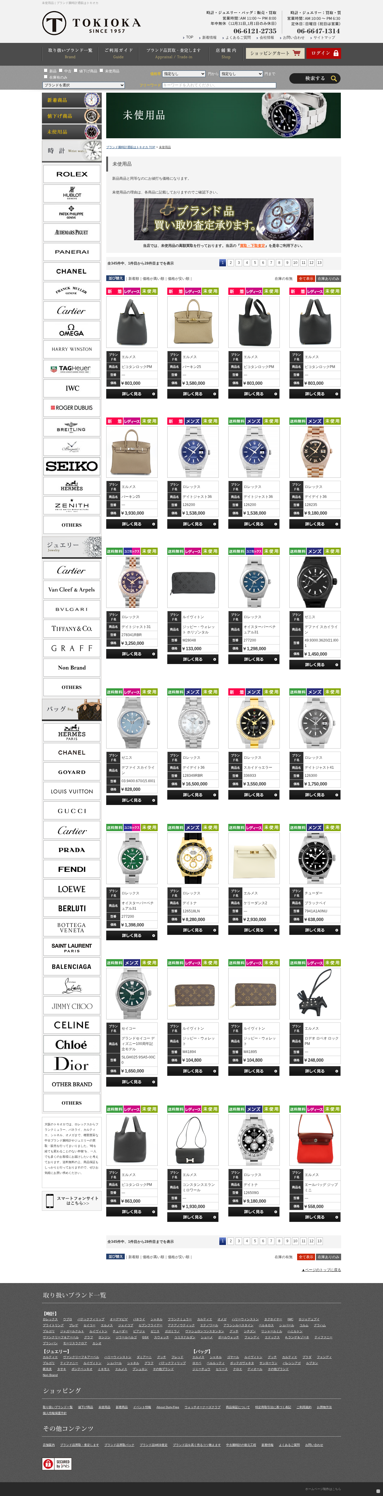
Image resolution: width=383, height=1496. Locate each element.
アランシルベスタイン (238, 1325)
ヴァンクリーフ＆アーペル (61, 1337)
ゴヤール (233, 1357)
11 (304, 263)
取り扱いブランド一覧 (58, 1407)
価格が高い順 (153, 279)
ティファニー (323, 1337)
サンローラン (268, 1363)
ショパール (286, 1325)
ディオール (254, 1369)
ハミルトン (295, 1331)
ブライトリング (53, 1325)
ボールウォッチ (228, 1337)
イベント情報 (142, 1407)
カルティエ (204, 1319)
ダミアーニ (144, 1357)
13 (319, 263)
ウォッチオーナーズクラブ (203, 1407)
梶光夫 (47, 1369)
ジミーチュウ (201, 1369)
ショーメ (207, 1337)
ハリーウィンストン (245, 1319)
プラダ (307, 1357)
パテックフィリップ (90, 1319)
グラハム (320, 1325)
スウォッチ (161, 1337)
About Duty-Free (167, 1407)
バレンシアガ (292, 1363)
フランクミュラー (180, 1319)
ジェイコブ (125, 1325)
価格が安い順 (178, 279)
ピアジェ (139, 1331)
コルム (304, 1325)
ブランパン (50, 1343)
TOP (189, 37)
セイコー (89, 1325)
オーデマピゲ (119, 1319)
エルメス (107, 1325)
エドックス (272, 1337)
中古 (68, 71)
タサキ (61, 1369)
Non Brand (50, 1375)
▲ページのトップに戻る (321, 1270)
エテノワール (209, 1325)
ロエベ (196, 1363)
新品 (53, 71)
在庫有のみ (58, 77)
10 (295, 263)
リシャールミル (271, 1331)
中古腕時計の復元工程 (241, 1445)
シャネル (156, 1319)
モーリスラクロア (75, 1343)
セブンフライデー (150, 1325)
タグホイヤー (273, 1319)
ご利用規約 (304, 1407)
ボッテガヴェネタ (242, 1363)
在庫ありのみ (328, 279)
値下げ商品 (88, 71)
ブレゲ (73, 1325)
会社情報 (267, 37)
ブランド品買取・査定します (79, 1445)
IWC (290, 1319)
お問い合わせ (294, 37)
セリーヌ (222, 1369)
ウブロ (67, 1319)
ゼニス (155, 1331)
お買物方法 (324, 1407)
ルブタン (312, 1363)
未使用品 (112, 71)
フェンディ (251, 1337)
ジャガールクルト (72, 1331)
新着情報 (209, 37)
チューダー (120, 1331)
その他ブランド (163, 1369)
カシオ (96, 1343)
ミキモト (104, 1369)
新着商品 (122, 1407)
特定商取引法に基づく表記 (273, 1407)
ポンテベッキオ (82, 1369)
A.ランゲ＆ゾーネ (297, 1337)
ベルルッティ (216, 1363)
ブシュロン (140, 1369)
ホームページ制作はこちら (323, 1489)
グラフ (88, 1337)
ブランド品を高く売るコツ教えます (197, 1445)
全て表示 (306, 279)
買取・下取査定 (252, 246)
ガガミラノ (172, 1331)
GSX (145, 1337)
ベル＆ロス (266, 1325)
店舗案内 (49, 1445)
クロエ (237, 1369)
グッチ (234, 1331)
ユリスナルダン (184, 1337)
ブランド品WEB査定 (154, 1445)
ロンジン (104, 1337)
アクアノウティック (181, 1325)
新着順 (133, 279)
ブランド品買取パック (119, 1445)
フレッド (177, 1357)
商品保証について (238, 1407)
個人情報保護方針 (55, 1413)
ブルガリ (49, 1331)
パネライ (139, 1319)
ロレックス (50, 1319)
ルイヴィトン (98, 1331)
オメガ (222, 1319)
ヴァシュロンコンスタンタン (204, 1331)
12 (311, 263)
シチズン (250, 1331)
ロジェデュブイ (309, 1319)
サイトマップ (324, 37)
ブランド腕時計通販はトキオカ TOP (130, 147)
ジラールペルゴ (126, 1337)
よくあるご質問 (238, 37)
